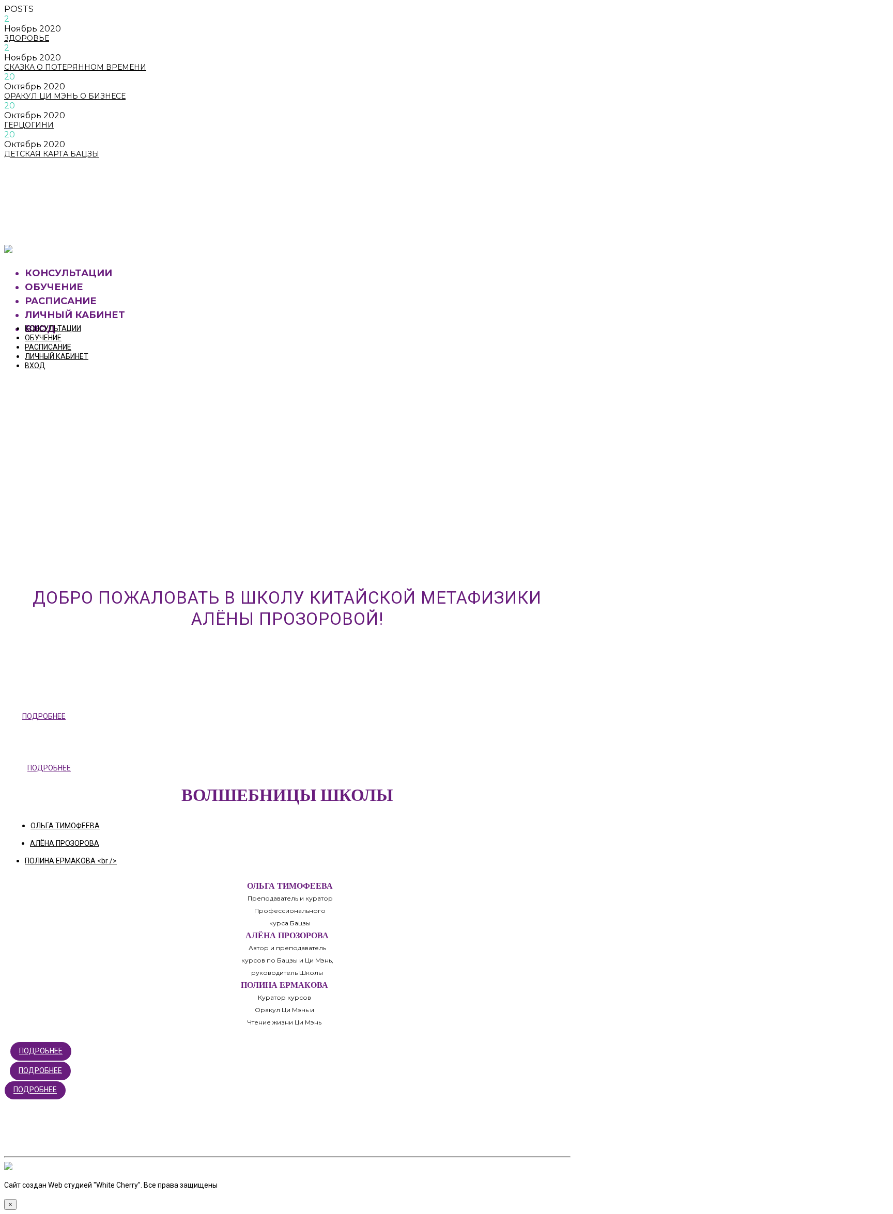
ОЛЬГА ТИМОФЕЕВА (65, 826)
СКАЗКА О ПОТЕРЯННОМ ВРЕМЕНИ (75, 67)
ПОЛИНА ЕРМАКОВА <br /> (71, 861)
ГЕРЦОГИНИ (29, 125)
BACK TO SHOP (54, 222)
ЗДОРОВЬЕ (26, 38)
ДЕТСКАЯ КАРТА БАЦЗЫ (51, 154)
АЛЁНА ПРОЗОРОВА (64, 843)
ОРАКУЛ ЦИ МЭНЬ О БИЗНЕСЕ (65, 96)
